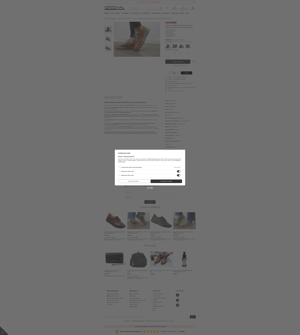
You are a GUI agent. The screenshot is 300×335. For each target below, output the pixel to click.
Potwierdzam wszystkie (166, 181)
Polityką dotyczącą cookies (153, 159)
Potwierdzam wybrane (133, 181)
